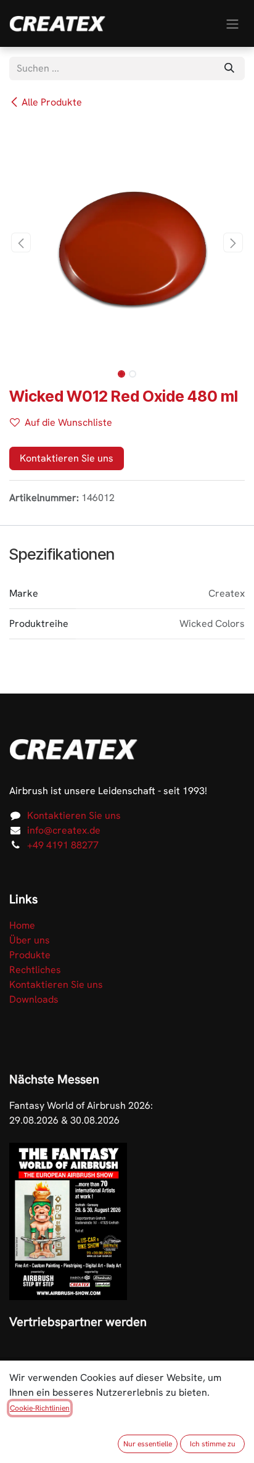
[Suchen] (229, 68)
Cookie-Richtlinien (40, 1408)
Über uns (29, 940)
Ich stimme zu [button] (213, 1444)
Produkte (30, 954)
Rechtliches (35, 969)
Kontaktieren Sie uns (66, 458)
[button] (21, 242)
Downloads (34, 999)
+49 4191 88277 (63, 845)
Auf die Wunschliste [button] (68, 422)
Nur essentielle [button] (147, 1444)
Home (22, 925)
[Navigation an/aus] (232, 23)
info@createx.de (63, 830)
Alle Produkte (52, 102)
